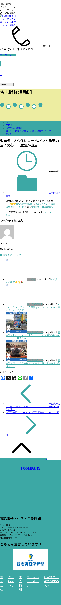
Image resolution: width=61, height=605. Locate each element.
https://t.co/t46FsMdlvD (43, 207)
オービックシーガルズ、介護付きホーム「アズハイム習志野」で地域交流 (33, 307)
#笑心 (13, 207)
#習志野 (20, 204)
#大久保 (28, 204)
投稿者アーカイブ (11, 255)
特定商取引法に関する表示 (51, 581)
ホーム (9, 122)
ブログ (9, 125)
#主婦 (21, 207)
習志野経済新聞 (14, 128)
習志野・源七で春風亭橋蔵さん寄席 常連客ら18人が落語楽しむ (33, 363)
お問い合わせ (9, 55)
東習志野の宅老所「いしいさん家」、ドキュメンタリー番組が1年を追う (33, 406)
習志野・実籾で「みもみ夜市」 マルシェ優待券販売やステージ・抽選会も (33, 335)
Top (45, 459)
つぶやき (31, 279)
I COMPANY (30, 468)
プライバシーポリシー (33, 581)
